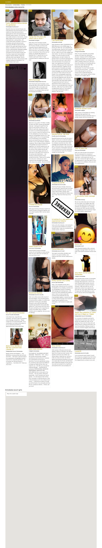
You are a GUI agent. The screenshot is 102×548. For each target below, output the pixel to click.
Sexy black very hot (36, 119)
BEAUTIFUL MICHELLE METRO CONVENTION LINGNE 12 (14, 347)
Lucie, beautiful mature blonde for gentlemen (16, 24)
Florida (23, 4)
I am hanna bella (57, 40)
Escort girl (78, 244)
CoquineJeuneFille (58, 183)
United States (16, 4)
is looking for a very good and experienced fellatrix (62, 220)
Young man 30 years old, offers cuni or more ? (37, 37)
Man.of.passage (34, 80)
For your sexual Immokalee (15, 313)
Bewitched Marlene (35, 293)
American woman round (83, 108)
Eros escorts (8, 4)
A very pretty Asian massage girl (85, 197)
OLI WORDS (8, 2)
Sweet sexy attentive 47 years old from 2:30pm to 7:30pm (85, 313)
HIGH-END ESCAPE (35, 349)
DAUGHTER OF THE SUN (60, 134)
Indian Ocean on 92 (35, 246)
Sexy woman (56, 346)
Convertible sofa (57, 249)
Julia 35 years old (81, 148)
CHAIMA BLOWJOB (35, 205)
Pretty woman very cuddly (61, 280)
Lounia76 (78, 351)
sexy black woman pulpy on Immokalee (84, 273)
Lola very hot (79, 50)
